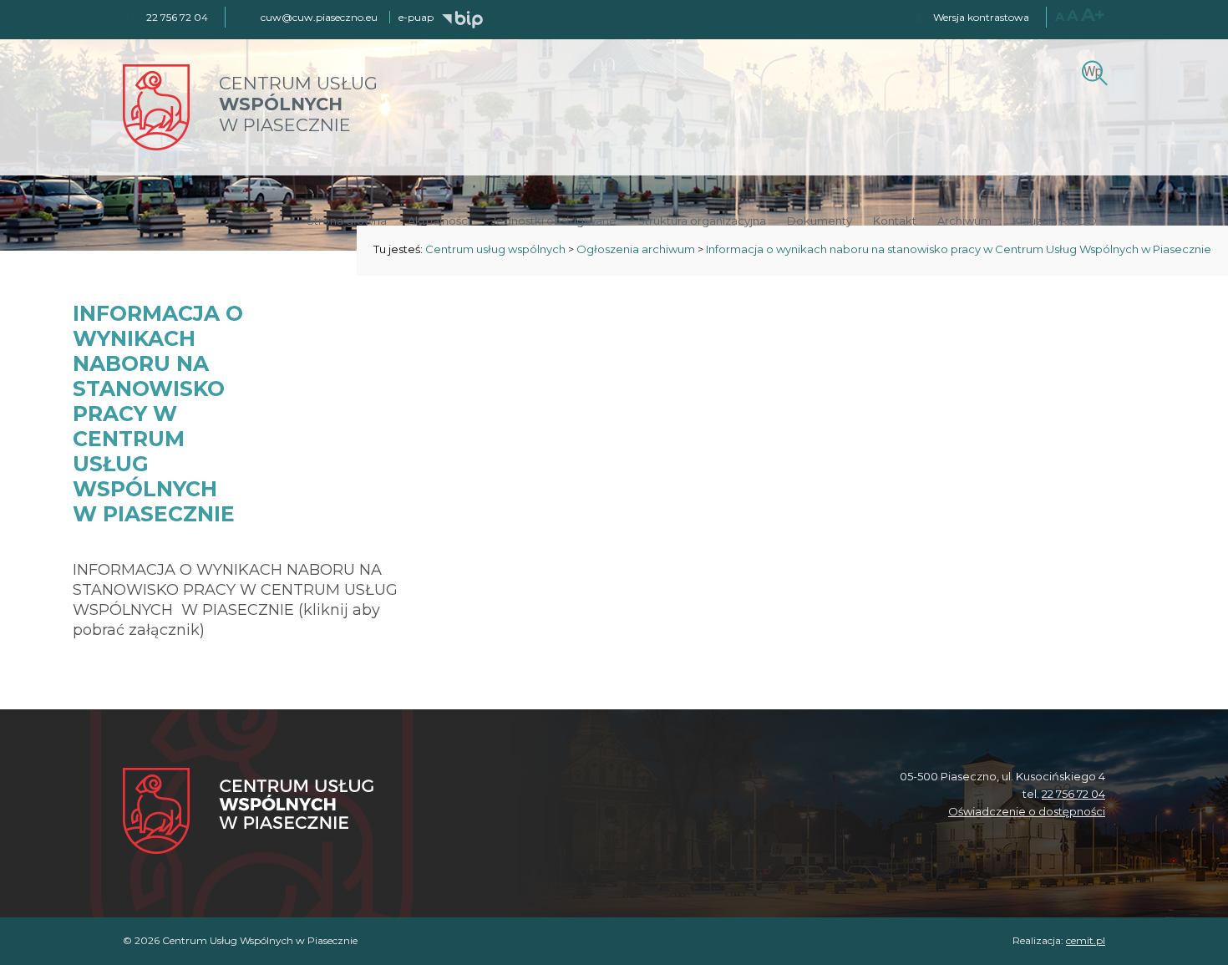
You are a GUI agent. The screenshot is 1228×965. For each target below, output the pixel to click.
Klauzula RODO (1054, 220)
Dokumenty (819, 220)
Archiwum (964, 220)
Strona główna (347, 220)
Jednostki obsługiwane (554, 220)
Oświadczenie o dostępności (1026, 811)
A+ (1093, 14)
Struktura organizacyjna (701, 220)
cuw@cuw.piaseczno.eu (319, 17)
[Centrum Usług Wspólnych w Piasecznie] (248, 812)
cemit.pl (1085, 940)
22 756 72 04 (1073, 793)
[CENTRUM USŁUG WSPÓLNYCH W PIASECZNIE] (156, 146)
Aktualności (439, 220)
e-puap (416, 17)
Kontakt (894, 220)
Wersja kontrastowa (981, 17)
